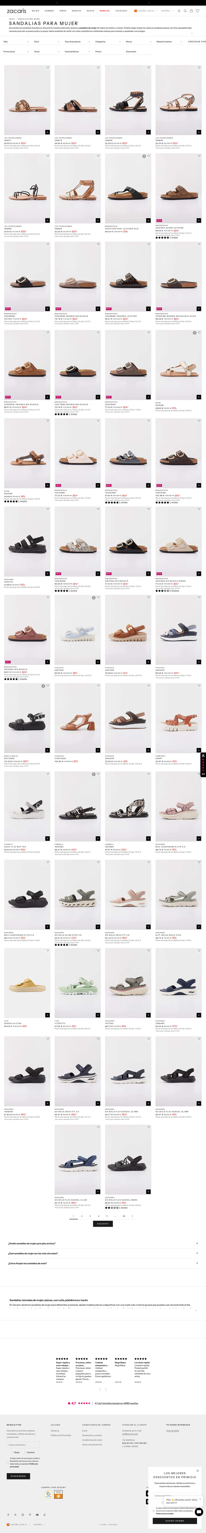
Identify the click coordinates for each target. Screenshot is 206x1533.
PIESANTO (59, 668)
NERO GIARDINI (11, 756)
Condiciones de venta (92, 1440)
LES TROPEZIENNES (13, 138)
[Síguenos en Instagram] (22, 1514)
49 (124, 1216)
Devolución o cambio (92, 1435)
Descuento (131, 51)
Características (72, 51)
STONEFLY (8, 844)
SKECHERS (8, 579)
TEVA (57, 1021)
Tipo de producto (73, 41)
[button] (163, 237)
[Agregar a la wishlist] (48, 951)
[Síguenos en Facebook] (8, 1514)
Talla (5, 41)
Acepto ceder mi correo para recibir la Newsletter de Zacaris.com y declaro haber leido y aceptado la (176, 1511)
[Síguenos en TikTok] (44, 1514)
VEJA (6, 1021)
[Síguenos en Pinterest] (30, 1514)
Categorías (100, 41)
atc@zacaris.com (130, 1434)
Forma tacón (9, 51)
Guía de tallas (172, 1430)
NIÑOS (63, 11)
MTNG (158, 403)
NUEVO (90, 11)
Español (165, 11)
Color (36, 41)
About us (55, 1430)
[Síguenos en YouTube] (37, 1514)
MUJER (35, 11)
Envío (84, 1430)
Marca (129, 41)
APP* (129, 3)
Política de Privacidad (61, 1435)
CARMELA (59, 844)
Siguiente (103, 1224)
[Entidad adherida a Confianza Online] (53, 1494)
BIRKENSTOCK (111, 226)
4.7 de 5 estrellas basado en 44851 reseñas (116, 1403)
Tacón (37, 51)
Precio (98, 51)
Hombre (31, 1452)
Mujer (17, 1452)
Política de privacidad (164, 1514)
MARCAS (76, 11)
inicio (12, 19)
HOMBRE (49, 11)
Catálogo (121, 11)
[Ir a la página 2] (132, 1216)
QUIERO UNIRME (175, 1521)
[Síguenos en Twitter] (15, 1514)
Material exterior (164, 41)
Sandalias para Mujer (29, 19)
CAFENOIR (59, 756)
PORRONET (161, 756)
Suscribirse (18, 1476)
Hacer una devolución (92, 1444)
